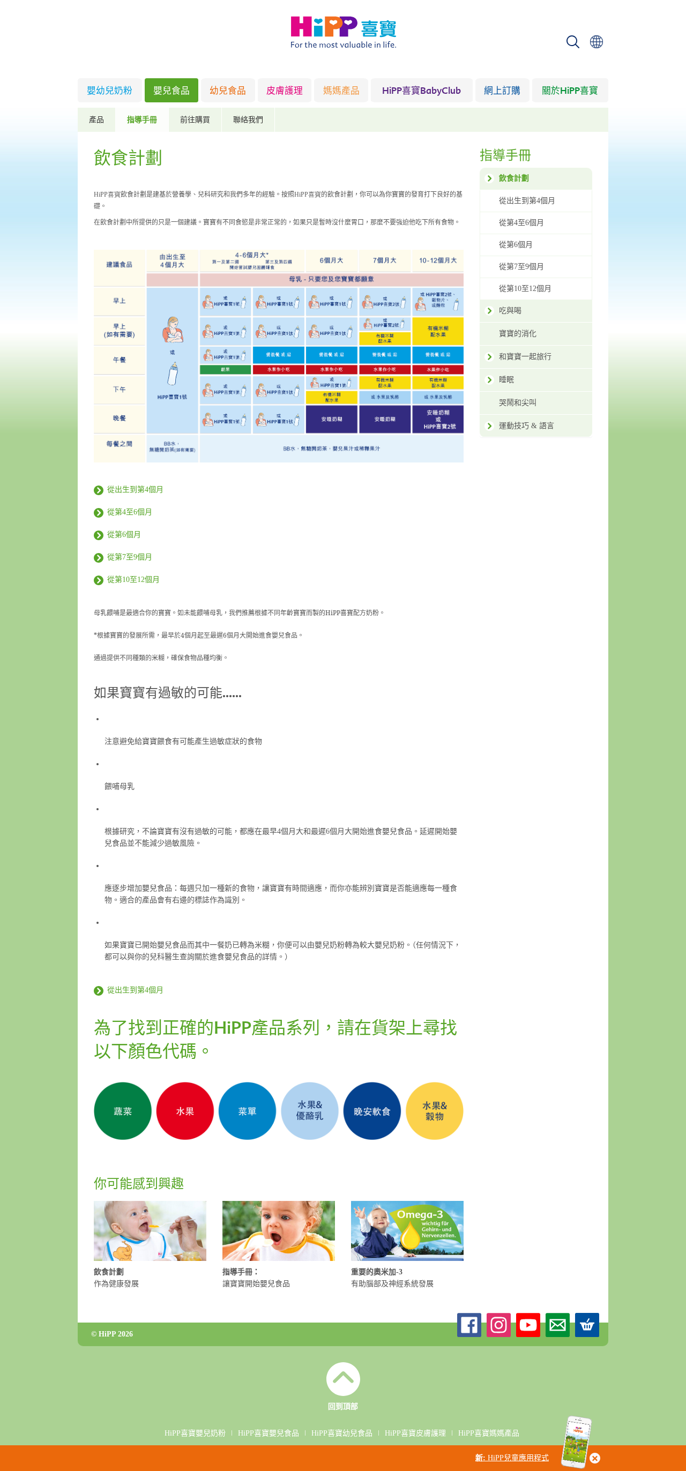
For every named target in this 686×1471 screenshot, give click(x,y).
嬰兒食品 (171, 91)
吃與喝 (510, 311)
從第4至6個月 (129, 512)
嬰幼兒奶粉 (109, 91)
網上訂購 (502, 91)
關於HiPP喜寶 (570, 91)
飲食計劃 (514, 178)
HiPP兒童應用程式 (512, 1458)
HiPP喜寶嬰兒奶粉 (195, 1433)
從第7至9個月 (129, 557)
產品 (96, 120)
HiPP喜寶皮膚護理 (415, 1433)
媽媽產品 (341, 91)
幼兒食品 (228, 91)
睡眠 (506, 380)
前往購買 (195, 120)
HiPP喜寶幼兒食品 (341, 1433)
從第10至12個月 (133, 580)
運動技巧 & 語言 (526, 426)
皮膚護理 (284, 91)
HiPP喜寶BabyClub (421, 91)
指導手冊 (142, 120)
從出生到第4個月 (135, 490)
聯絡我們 (248, 120)
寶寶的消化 (517, 334)
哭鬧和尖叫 (517, 403)
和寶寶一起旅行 (525, 357)
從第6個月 (124, 535)
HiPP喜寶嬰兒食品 (268, 1433)
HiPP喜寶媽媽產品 (488, 1433)
